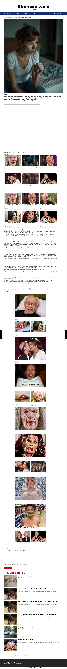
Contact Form (25, 13)
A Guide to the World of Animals (26, 639)
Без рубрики (5, 94)
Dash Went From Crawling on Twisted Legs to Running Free (32, 576)
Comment (6, 552)
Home (5, 13)
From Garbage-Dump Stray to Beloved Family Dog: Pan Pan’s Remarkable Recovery (38, 588)
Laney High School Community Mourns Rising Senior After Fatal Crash (35, 627)
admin (5, 101)
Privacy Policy (33, 13)
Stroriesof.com (33, 6)
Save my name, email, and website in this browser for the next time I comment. (17, 564)
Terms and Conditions (15, 13)
